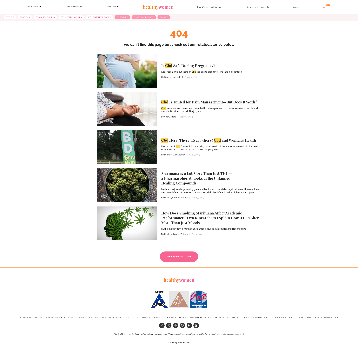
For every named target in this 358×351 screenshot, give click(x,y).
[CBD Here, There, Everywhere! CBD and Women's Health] (127, 147)
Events (10, 17)
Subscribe (122, 17)
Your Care (111, 7)
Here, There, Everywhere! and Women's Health (208, 140)
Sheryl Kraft (170, 117)
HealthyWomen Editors (176, 197)
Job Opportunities (175, 317)
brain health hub (45, 17)
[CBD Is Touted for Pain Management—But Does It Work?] (127, 109)
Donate (164, 17)
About (296, 7)
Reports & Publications (59, 317)
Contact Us (131, 317)
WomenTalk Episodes (99, 17)
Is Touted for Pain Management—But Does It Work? (209, 101)
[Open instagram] (182, 325)
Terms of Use (303, 317)
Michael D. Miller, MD (174, 154)
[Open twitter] (168, 325)
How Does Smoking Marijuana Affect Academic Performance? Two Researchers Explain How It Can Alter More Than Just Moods (210, 217)
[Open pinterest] (175, 325)
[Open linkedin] (189, 325)
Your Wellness (72, 7)
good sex (25, 17)
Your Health (33, 7)
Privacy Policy (283, 317)
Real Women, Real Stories (209, 7)
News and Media (151, 317)
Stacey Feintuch (172, 77)
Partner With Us (111, 317)
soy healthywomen (71, 17)
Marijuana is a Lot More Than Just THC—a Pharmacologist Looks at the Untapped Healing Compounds (196, 178)
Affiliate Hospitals (200, 317)
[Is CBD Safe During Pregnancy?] (127, 71)
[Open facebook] (162, 325)
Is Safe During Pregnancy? (188, 65)
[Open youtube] (196, 325)
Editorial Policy (262, 317)
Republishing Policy (326, 317)
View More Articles (179, 256)
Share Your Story (144, 17)
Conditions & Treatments (257, 7)
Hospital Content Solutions (232, 317)
